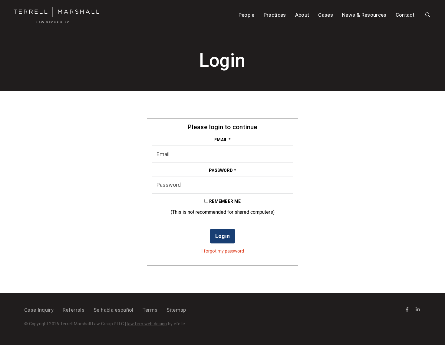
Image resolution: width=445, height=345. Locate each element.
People (247, 15)
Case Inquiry (39, 310)
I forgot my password (222, 251)
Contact (405, 15)
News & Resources (364, 15)
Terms (150, 310)
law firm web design (147, 323)
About (302, 15)
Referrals (73, 310)
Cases (325, 15)
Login (222, 236)
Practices (275, 15)
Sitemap (176, 310)
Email (222, 139)
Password (222, 170)
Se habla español (113, 310)
